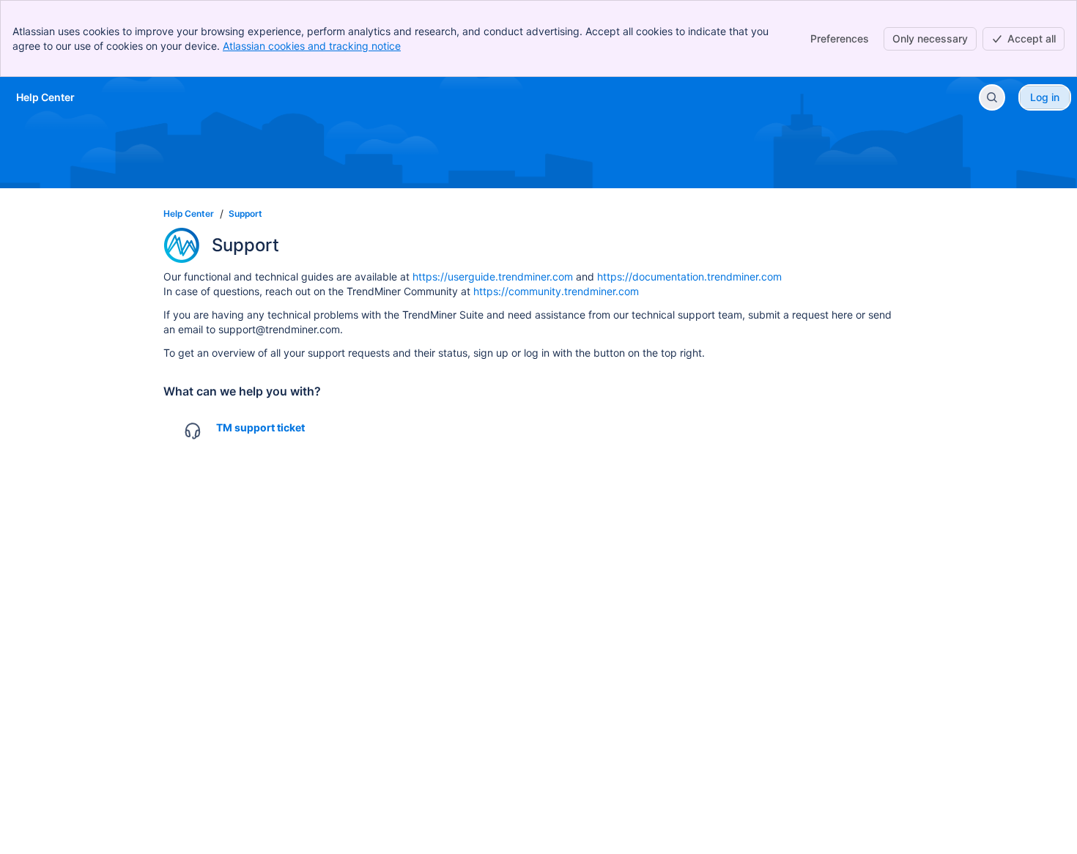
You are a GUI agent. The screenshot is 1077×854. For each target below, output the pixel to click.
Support (245, 213)
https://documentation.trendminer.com (689, 276)
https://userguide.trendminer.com (492, 276)
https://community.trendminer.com (556, 291)
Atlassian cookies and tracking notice (312, 46)
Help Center (188, 213)
